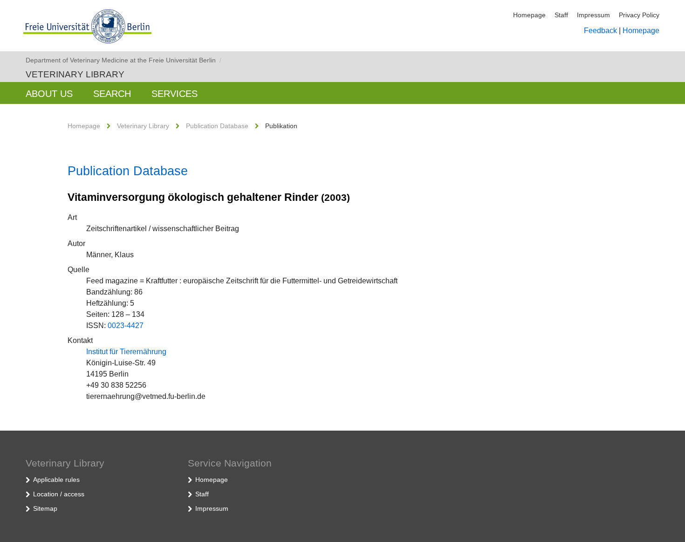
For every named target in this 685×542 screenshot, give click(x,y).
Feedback (600, 30)
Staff (561, 15)
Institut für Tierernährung (126, 352)
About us (49, 94)
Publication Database (217, 126)
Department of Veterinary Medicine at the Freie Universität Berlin (123, 60)
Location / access (58, 494)
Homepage (529, 15)
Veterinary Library (75, 74)
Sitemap (45, 508)
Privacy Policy (639, 15)
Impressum (593, 15)
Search (112, 94)
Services (174, 94)
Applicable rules (56, 479)
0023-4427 (126, 325)
